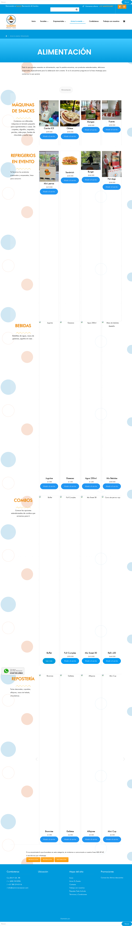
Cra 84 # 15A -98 (13, 878)
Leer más (49, 661)
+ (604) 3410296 (14, 881)
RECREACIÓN (47, 860)
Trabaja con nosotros (77, 888)
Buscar (127, 2)
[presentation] (36, 122)
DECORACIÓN (61, 860)
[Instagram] (124, 7)
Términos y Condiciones (78, 894)
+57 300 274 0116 (14, 884)
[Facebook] (120, 7)
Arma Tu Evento (75, 881)
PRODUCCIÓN (33, 860)
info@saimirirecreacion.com (17, 888)
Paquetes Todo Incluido (77, 891)
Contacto (72, 884)
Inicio (71, 878)
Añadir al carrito (49, 136)
